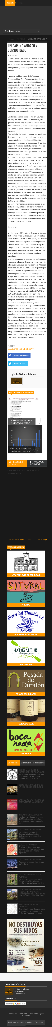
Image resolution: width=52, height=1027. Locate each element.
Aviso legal (39, 1022)
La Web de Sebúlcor (29, 1014)
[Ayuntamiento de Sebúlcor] (26, 576)
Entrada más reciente (15, 539)
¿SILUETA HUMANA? (28, 845)
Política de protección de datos (19, 1022)
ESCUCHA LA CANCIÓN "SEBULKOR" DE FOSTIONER (32, 771)
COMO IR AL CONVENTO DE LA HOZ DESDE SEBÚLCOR (31, 786)
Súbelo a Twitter (20, 363)
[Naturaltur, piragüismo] (26, 666)
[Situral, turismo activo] (26, 606)
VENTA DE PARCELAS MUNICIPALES (28, 906)
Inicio (30, 539)
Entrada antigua (42, 539)
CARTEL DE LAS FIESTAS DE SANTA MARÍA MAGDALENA (31, 801)
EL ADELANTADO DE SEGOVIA (21, 349)
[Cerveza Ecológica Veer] (26, 725)
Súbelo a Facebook (21, 356)
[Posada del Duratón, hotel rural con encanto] (26, 695)
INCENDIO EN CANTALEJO (30, 815)
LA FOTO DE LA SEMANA (30, 830)
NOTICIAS (13, 55)
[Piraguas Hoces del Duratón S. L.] (26, 636)
